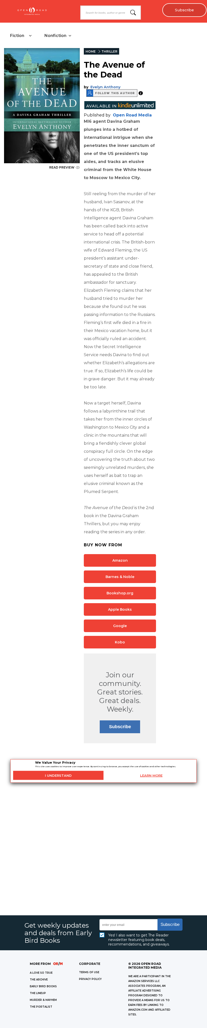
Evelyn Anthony (105, 87)
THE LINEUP (38, 993)
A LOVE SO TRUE (41, 972)
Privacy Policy (90, 979)
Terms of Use (89, 972)
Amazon (120, 560)
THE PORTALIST (41, 1006)
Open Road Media (132, 115)
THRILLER (109, 51)
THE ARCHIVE (39, 979)
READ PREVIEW (61, 167)
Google (120, 626)
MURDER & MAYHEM (43, 1000)
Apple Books (120, 609)
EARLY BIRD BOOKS (43, 986)
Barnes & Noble (120, 576)
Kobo (120, 642)
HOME (91, 51)
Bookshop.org (120, 593)
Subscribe (184, 10)
